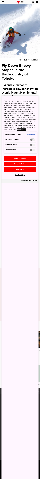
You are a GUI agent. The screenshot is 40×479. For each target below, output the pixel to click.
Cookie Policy (21, 129)
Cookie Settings (20, 175)
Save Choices (20, 169)
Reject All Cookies (19, 158)
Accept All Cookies (20, 164)
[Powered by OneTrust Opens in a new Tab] (29, 181)
